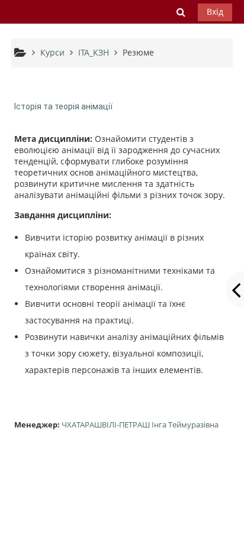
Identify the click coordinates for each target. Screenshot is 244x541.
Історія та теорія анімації (63, 106)
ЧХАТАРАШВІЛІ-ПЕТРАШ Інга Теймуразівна (140, 424)
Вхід (215, 11)
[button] (180, 12)
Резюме (138, 52)
